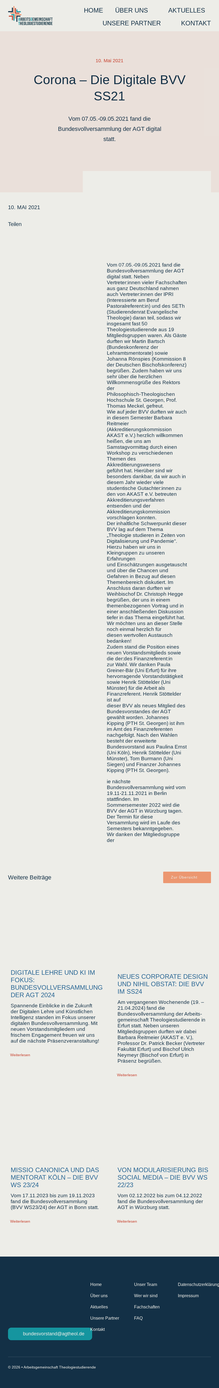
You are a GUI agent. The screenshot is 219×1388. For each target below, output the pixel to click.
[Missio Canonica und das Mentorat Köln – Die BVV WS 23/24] (56, 1123)
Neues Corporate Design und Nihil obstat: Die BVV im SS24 (163, 984)
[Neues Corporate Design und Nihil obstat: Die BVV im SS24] (163, 930)
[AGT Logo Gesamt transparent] (30, 8)
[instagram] (199, 1367)
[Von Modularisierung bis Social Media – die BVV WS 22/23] (163, 1123)
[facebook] (189, 1367)
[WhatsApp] (17, 236)
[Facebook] (8, 236)
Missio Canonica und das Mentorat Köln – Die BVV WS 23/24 (55, 1177)
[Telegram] (25, 236)
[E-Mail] (34, 236)
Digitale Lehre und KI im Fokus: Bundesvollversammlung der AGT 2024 (57, 984)
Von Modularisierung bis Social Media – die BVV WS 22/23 (163, 1177)
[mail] (209, 1367)
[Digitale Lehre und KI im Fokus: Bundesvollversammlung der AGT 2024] (56, 928)
